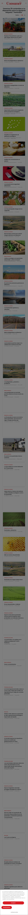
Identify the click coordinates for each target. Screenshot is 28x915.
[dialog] (14, 902)
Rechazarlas (6, 907)
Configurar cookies (14, 912)
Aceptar (13, 903)
